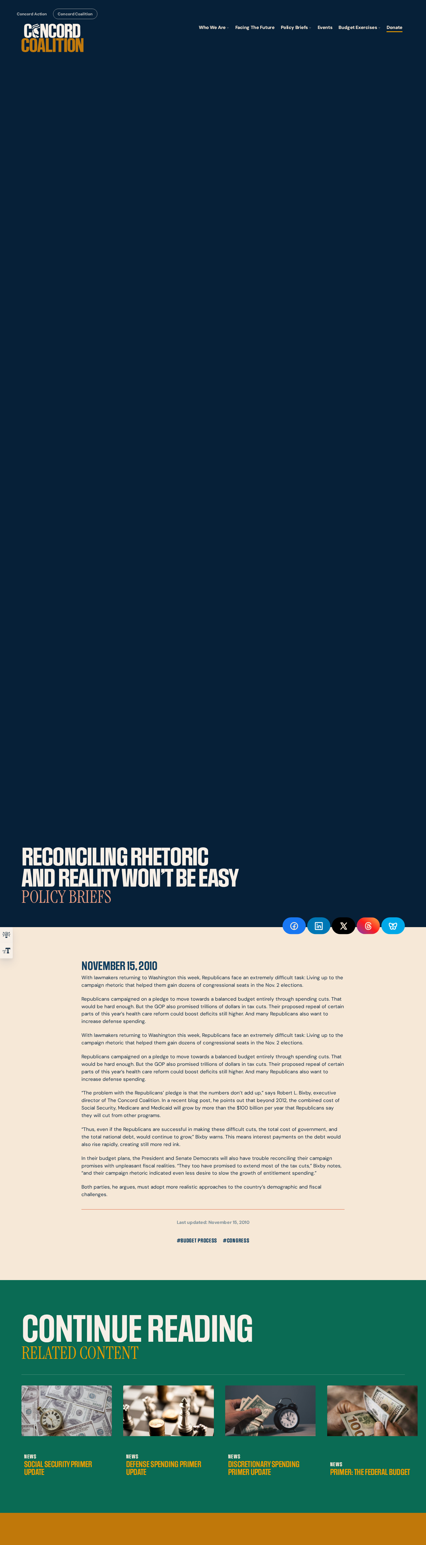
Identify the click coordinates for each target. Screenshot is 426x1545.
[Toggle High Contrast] (6, 935)
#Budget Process (197, 1241)
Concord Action (32, 14)
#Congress (236, 1241)
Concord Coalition (75, 14)
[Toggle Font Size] (6, 950)
